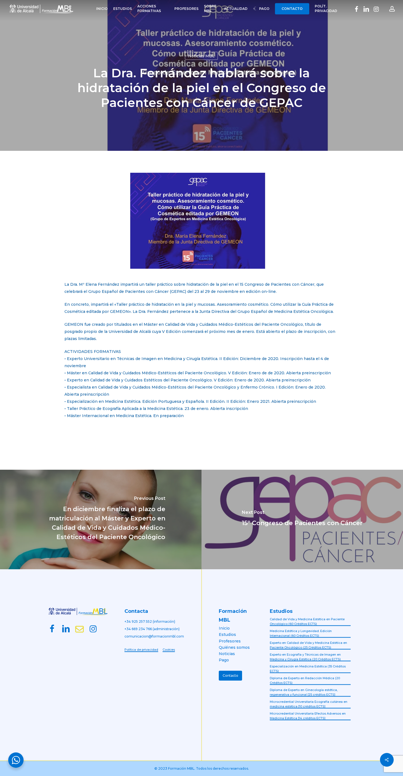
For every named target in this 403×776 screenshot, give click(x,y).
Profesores (230, 641)
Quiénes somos (234, 647)
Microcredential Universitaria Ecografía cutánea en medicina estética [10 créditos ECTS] (308, 704)
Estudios (227, 634)
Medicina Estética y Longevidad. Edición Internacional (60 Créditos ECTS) (301, 633)
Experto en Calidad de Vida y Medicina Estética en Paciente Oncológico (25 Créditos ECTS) (308, 645)
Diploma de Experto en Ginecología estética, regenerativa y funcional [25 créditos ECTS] (304, 692)
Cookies (169, 650)
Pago (224, 660)
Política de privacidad (141, 650)
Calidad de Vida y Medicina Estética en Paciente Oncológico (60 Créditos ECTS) (307, 621)
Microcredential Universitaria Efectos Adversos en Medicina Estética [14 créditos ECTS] (308, 716)
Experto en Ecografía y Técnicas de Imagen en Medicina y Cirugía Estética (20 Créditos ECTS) (305, 657)
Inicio (224, 628)
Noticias (227, 653)
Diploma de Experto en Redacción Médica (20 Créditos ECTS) (305, 680)
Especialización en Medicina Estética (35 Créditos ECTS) (308, 668)
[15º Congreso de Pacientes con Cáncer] (302, 519)
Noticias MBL (201, 55)
